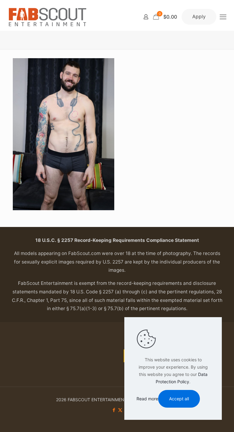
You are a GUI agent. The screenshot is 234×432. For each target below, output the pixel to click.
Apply (199, 16)
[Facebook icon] (114, 410)
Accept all (179, 398)
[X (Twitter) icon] (120, 410)
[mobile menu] (223, 17)
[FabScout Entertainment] (47, 17)
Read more (147, 398)
